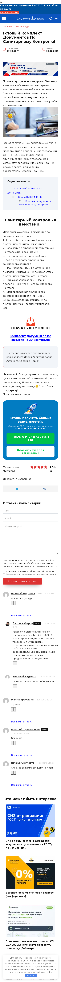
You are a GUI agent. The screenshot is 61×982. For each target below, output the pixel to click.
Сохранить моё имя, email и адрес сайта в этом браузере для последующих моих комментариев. (31, 572)
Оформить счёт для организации (30, 451)
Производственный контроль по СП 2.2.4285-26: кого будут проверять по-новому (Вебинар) (30, 945)
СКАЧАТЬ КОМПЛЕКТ (30, 197)
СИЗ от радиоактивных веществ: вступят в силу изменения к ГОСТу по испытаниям (29, 844)
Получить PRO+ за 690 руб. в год (30, 438)
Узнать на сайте (9, 12)
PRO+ (37, 623)
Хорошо (31, 975)
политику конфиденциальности (40, 566)
